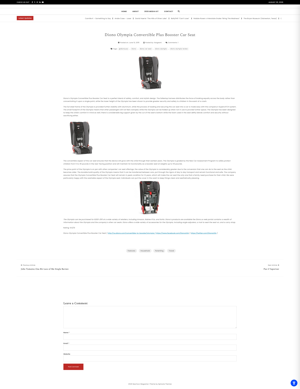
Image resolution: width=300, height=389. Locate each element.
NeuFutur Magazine (140, 384)
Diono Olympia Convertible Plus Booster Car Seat (150, 35)
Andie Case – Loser (115, 18)
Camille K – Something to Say (91, 18)
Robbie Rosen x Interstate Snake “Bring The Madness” (209, 18)
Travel (171, 251)
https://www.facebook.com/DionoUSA (172, 233)
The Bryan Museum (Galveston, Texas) (252, 18)
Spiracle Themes (165, 384)
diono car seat (146, 49)
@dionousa (123, 49)
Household (145, 251)
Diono (133, 49)
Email (66, 343)
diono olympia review (179, 49)
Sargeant (158, 42)
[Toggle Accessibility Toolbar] (294, 383)
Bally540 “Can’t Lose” (172, 18)
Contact (168, 11)
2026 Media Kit (151, 11)
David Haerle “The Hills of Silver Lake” (144, 18)
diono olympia (161, 49)
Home (124, 11)
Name (66, 332)
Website (66, 354)
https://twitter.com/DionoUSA (203, 233)
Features (131, 251)
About (135, 11)
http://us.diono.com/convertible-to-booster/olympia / (132, 233)
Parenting (159, 251)
